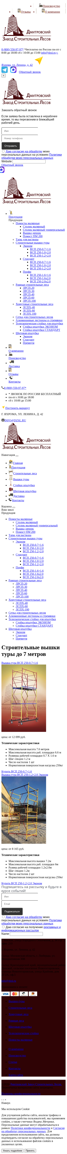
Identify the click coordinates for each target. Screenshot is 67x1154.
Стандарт (28, 258)
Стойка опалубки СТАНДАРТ (41, 329)
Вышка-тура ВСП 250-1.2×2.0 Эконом (24, 774)
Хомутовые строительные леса (34, 304)
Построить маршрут (17, 408)
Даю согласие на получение (31, 929)
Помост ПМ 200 (33, 236)
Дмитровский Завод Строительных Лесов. (35, 1084)
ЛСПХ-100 (29, 313)
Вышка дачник (32, 232)
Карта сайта (16, 1074)
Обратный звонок (30, 71)
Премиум (28, 342)
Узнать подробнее (12, 1150)
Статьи (13, 1062)
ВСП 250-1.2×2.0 (40, 255)
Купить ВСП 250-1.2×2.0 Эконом (21, 883)
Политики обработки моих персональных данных (31, 156)
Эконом (27, 245)
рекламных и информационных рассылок (31, 929)
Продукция (15, 216)
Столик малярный (34, 226)
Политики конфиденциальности (30, 1128)
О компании (16, 350)
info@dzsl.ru (48, 52)
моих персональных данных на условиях (31, 154)
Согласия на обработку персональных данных (32, 1130)
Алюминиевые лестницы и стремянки (39, 320)
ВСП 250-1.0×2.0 (40, 252)
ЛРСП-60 (28, 297)
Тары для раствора (27, 239)
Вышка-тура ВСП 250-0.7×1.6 (19, 662)
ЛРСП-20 (28, 287)
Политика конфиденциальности (21, 1093)
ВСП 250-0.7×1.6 (40, 249)
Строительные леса (20, 1007)
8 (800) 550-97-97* (12, 49)
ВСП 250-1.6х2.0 (40, 278)
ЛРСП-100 (29, 300)
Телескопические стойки (24, 1033)
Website (6, 161)
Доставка (14, 366)
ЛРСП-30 (28, 291)
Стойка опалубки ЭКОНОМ (40, 326)
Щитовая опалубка (27, 333)
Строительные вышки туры (32, 242)
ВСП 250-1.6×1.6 (40, 275)
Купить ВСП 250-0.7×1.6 (16, 771)
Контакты (15, 381)
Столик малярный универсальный (44, 229)
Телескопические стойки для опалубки (39, 323)
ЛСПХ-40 (29, 307)
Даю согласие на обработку (24, 151)
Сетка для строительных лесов (34, 317)
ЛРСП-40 (28, 294)
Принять (30, 1150)
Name (5, 933)
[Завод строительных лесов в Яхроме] (26, 43)
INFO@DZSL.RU (15, 420)
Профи (27, 271)
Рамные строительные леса (32, 284)
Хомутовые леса (18, 1014)
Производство (17, 358)
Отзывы (13, 374)
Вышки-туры (17, 1001)
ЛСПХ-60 (29, 310)
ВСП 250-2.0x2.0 (40, 281)
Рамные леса (16, 1020)
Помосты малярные (28, 223)
